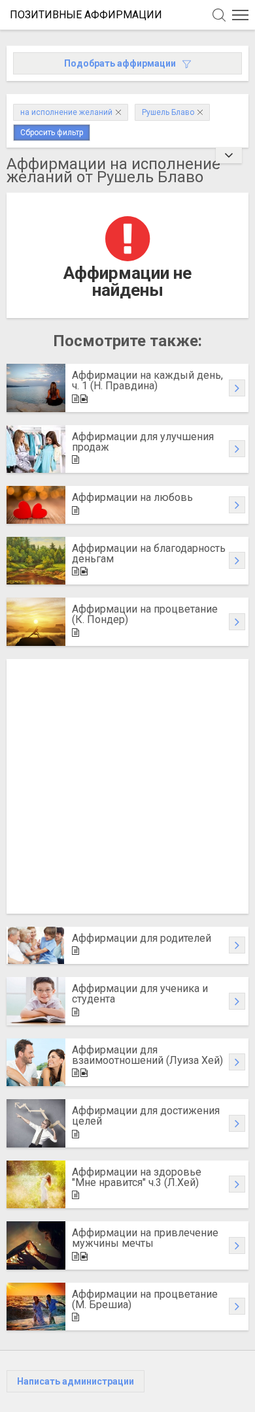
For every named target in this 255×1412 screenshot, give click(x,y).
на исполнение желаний (66, 112)
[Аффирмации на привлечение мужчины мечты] (36, 1245)
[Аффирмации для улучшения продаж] (36, 449)
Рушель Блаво (168, 112)
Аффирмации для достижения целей (146, 1115)
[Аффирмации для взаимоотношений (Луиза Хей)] (36, 1062)
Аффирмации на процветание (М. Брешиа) (145, 1299)
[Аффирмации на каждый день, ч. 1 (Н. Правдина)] (36, 388)
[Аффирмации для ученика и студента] (36, 1001)
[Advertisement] (127, 786)
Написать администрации (75, 1381)
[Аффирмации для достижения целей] (36, 1123)
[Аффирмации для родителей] (36, 946)
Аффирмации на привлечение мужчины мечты (145, 1238)
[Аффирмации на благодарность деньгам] (36, 561)
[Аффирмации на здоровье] (36, 1185)
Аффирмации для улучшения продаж (143, 441)
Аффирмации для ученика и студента (140, 993)
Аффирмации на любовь (132, 497)
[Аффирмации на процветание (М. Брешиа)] (36, 1307)
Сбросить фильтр (51, 132)
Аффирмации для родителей (141, 938)
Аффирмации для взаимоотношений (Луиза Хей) (147, 1055)
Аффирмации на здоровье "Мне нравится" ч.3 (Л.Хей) (136, 1177)
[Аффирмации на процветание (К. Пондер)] (36, 622)
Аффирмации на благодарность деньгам (149, 553)
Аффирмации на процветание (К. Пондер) (145, 614)
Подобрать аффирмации (120, 63)
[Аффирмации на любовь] (36, 505)
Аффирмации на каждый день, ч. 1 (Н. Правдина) (147, 380)
